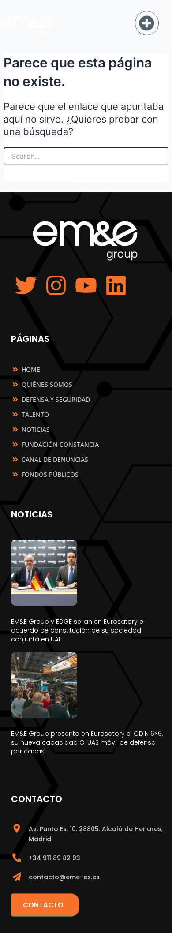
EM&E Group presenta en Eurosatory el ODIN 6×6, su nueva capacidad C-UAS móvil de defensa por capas (87, 742)
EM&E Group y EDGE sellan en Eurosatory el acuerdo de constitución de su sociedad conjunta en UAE (78, 630)
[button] (147, 23)
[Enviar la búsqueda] (14, 173)
